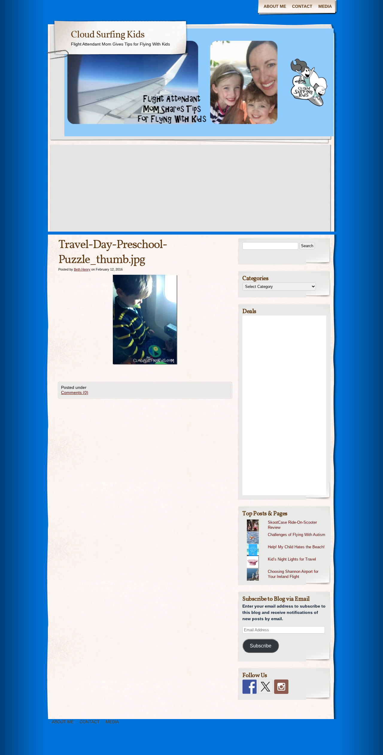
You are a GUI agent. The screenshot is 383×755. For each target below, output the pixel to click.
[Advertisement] (191, 190)
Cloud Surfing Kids (108, 35)
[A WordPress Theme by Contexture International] (38, 745)
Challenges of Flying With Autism (296, 534)
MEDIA (325, 6)
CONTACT (302, 6)
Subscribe (260, 645)
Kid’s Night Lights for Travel (292, 559)
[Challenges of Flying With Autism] (286, 531)
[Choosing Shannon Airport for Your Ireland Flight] (286, 568)
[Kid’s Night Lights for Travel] (286, 556)
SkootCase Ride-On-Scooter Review (292, 525)
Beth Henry (82, 269)
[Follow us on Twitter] (265, 687)
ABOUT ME (275, 6)
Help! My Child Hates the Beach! (296, 547)
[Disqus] (145, 473)
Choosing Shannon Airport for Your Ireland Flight (293, 574)
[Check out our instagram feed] (281, 687)
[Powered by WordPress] (349, 745)
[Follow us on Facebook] (249, 687)
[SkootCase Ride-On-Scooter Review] (286, 519)
